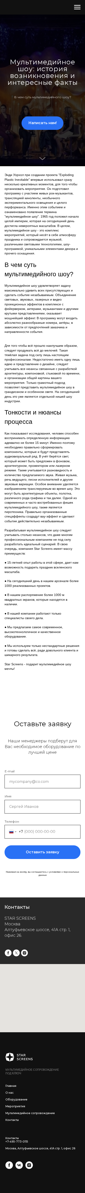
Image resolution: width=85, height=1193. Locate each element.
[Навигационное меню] (77, 7)
